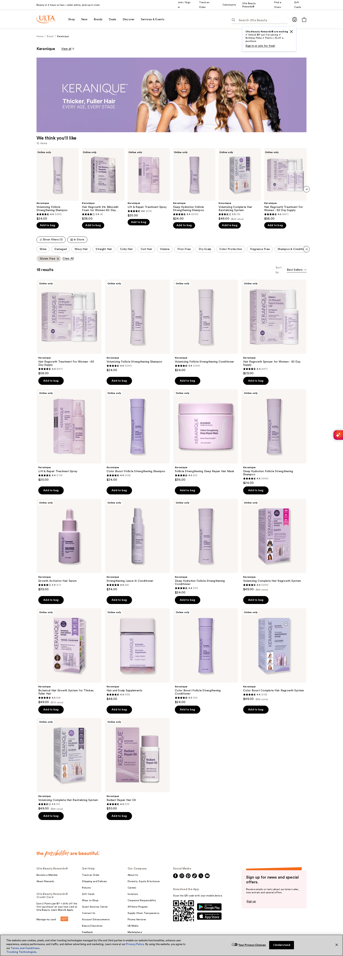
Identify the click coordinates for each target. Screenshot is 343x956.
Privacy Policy (135, 944)
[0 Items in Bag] (304, 19)
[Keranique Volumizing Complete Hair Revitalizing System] (240, 184)
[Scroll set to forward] (306, 249)
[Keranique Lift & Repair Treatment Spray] (149, 182)
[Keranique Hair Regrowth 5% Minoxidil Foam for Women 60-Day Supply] (103, 184)
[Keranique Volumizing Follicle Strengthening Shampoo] (58, 184)
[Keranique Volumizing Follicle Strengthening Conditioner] (205, 326)
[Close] (336, 944)
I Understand (281, 945)
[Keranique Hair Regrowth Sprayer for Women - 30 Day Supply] (274, 327)
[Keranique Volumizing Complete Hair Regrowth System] (274, 545)
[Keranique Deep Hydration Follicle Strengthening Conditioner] (205, 546)
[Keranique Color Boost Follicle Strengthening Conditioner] (205, 656)
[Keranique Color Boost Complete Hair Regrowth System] (274, 654)
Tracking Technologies (21, 952)
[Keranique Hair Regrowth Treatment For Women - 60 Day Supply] (285, 184)
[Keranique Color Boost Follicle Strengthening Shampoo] (137, 435)
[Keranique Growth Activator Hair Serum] (69, 545)
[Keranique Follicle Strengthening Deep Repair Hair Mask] (205, 435)
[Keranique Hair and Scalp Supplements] (137, 654)
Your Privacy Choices (252, 945)
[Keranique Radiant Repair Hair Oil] (137, 764)
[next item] (306, 189)
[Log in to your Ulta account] (294, 19)
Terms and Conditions (25, 948)
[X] (291, 31)
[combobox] (296, 270)
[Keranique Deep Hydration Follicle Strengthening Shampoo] (194, 184)
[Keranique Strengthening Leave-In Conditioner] (137, 545)
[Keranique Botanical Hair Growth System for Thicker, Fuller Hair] (69, 656)
